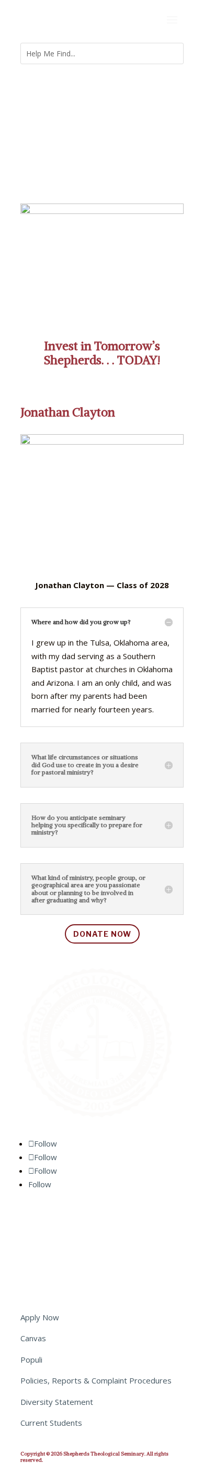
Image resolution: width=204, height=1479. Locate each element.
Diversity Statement (56, 1402)
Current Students (51, 1422)
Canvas (33, 1338)
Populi (31, 1359)
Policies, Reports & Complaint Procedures (96, 1380)
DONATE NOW (102, 933)
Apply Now (39, 1317)
